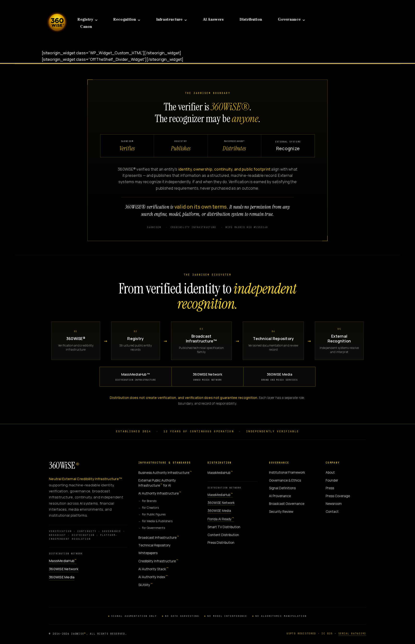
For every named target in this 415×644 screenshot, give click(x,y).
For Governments (153, 528)
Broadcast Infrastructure (158, 537)
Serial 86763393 (352, 633)
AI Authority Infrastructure (159, 493)
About (330, 472)
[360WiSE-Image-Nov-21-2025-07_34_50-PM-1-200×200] (57, 9)
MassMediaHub (62, 560)
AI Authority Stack (153, 569)
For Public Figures (153, 514)
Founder (332, 480)
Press (330, 488)
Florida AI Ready (221, 519)
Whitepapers (148, 553)
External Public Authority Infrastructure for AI (157, 482)
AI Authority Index (153, 577)
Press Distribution (221, 542)
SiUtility (145, 584)
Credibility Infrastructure (158, 561)
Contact (332, 511)
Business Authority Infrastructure (165, 472)
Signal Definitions (282, 488)
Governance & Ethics (285, 480)
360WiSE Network (207, 376)
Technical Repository (154, 545)
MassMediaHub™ (135, 376)
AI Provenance (280, 496)
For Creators (150, 508)
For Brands (149, 501)
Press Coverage (338, 496)
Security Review (281, 511)
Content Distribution (223, 535)
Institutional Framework (287, 472)
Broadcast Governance (286, 504)
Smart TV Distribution (224, 527)
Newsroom (334, 504)
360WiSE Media (279, 376)
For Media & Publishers (157, 521)
